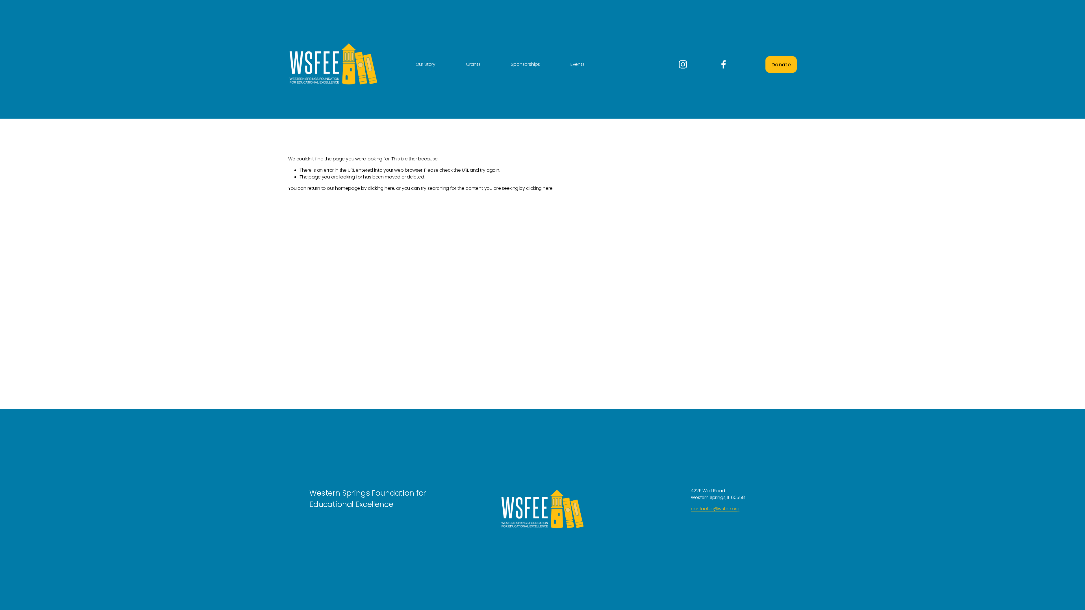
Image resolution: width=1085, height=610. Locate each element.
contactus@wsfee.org (715, 509)
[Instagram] (683, 64)
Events (577, 64)
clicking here (381, 188)
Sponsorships (525, 64)
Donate (781, 64)
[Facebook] (724, 64)
